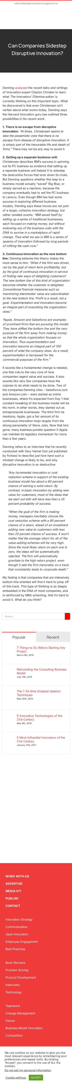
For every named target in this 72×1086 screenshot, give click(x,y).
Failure (10, 1020)
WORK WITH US (17, 876)
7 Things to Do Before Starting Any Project (41, 649)
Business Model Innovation (24, 1028)
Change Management (20, 1013)
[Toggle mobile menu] (65, 20)
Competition (14, 1035)
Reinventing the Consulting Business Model (41, 671)
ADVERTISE (14, 883)
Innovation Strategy (19, 919)
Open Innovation (17, 934)
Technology (14, 992)
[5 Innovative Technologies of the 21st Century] (9, 716)
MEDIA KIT (13, 891)
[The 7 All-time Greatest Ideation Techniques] (9, 691)
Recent (53, 637)
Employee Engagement (22, 941)
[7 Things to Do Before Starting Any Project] (9, 648)
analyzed (21, 88)
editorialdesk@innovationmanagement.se (36, 3)
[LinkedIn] (15, 826)
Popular (18, 637)
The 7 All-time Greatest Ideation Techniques (39, 693)
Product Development (21, 977)
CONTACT (13, 906)
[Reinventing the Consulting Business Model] (9, 670)
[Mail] (21, 826)
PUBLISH (12, 898)
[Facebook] (9, 826)
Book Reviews (15, 962)
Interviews (13, 985)
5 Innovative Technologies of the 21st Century (39, 717)
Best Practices (15, 949)
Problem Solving (17, 970)
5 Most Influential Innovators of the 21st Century (41, 739)
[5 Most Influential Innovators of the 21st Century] (9, 738)
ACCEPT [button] (36, 1077)
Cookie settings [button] (16, 1077)
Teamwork (13, 1006)
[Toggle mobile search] (58, 20)
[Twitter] (3, 826)
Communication (16, 927)
